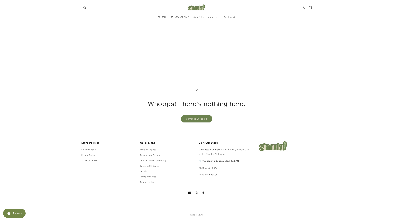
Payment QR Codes (149, 166)
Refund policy (147, 182)
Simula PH (199, 215)
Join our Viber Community (153, 160)
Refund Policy (88, 155)
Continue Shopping (196, 118)
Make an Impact (148, 149)
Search (143, 171)
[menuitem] (162, 17)
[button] (84, 7)
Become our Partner (150, 155)
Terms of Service (89, 160)
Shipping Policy (89, 149)
